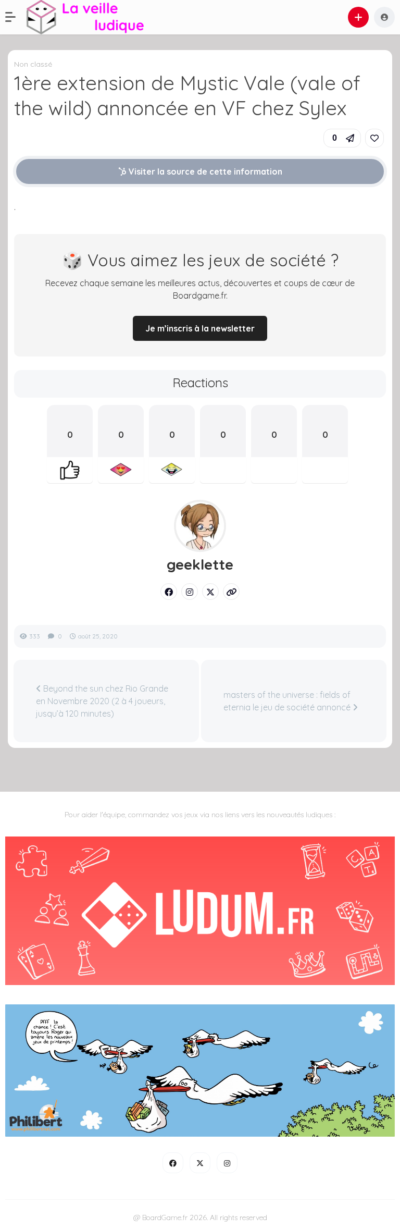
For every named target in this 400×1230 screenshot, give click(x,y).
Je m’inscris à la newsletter (200, 328)
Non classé (33, 64)
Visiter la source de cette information (204, 171)
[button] (15, 17)
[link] (374, 138)
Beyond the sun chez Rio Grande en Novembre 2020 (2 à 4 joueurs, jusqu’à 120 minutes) (102, 701)
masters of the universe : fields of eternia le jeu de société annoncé (288, 701)
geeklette (200, 564)
